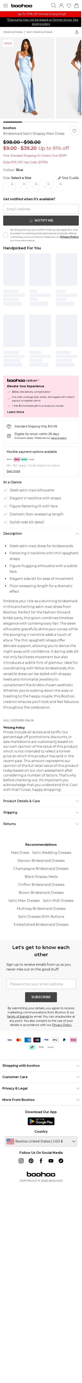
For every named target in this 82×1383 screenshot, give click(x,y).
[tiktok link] (61, 1160)
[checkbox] (5, 235)
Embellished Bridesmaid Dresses (41, 924)
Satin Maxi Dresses (24, 900)
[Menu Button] (5, 5)
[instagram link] (21, 1160)
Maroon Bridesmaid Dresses (41, 861)
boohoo (9, 128)
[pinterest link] (31, 1160)
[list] (41, 14)
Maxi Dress (20, 853)
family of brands (18, 1016)
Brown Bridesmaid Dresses (41, 892)
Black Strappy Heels (41, 877)
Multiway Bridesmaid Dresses (41, 908)
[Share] (76, 32)
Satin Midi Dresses (58, 900)
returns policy (59, 437)
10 (32, 187)
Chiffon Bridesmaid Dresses (41, 885)
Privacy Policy (69, 236)
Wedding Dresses (12, 31)
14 (57, 187)
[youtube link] (51, 1160)
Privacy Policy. (62, 1025)
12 (45, 187)
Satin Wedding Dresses (39, 31)
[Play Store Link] (41, 1121)
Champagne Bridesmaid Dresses (41, 869)
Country (41, 1131)
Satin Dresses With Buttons (41, 916)
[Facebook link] (41, 1160)
